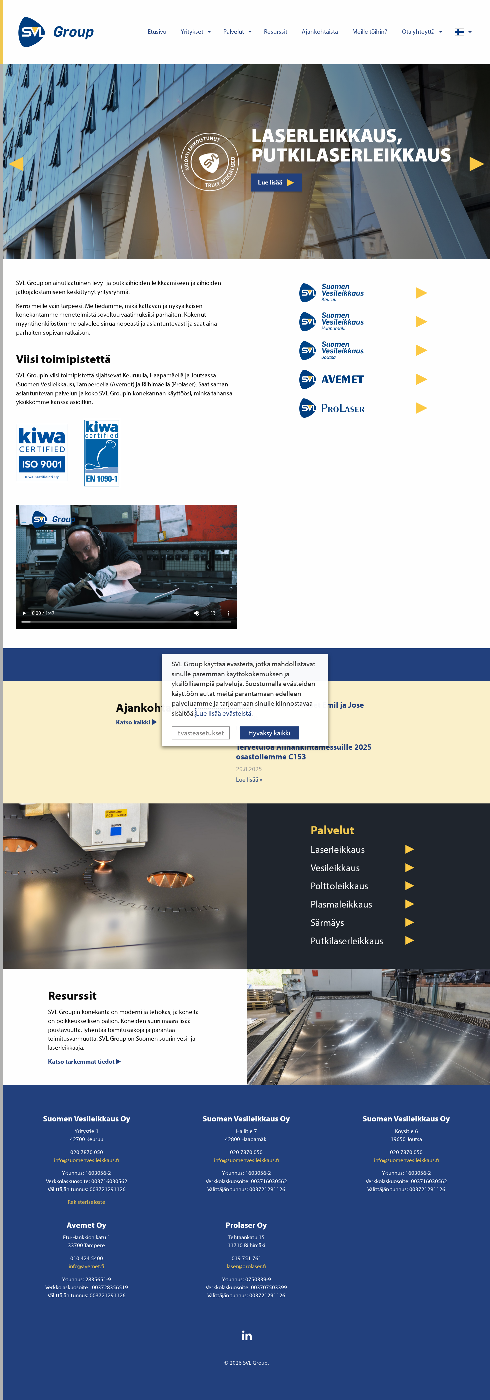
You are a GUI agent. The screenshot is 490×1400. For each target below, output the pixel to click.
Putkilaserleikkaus (347, 941)
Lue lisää (270, 173)
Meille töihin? (369, 31)
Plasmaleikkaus (341, 904)
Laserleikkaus (338, 849)
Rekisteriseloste (86, 1201)
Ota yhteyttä (418, 31)
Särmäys (327, 922)
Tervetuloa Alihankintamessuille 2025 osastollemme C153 (304, 751)
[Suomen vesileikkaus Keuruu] (366, 292)
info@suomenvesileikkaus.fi (86, 1159)
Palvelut (233, 31)
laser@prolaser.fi (246, 1266)
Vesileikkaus (335, 867)
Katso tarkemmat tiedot (81, 1061)
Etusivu (157, 31)
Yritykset (192, 31)
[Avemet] (366, 379)
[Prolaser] (366, 408)
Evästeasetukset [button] (200, 732)
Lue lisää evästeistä (223, 713)
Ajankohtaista (320, 31)
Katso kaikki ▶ (136, 722)
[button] (16, 164)
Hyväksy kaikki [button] (269, 732)
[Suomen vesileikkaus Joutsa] (366, 350)
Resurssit (275, 31)
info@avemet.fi (86, 1266)
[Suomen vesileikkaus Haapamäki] (366, 321)
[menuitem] (156, 32)
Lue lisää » (249, 779)
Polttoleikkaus (339, 886)
